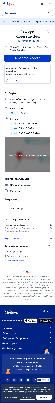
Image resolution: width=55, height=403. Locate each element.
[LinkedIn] (21, 380)
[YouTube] (28, 380)
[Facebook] (7, 380)
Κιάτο (27, 21)
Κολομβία (38, 366)
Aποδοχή (44, 397)
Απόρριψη (27, 397)
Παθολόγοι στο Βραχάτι (15, 256)
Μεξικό (30, 366)
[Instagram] (14, 380)
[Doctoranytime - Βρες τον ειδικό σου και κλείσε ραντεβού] (4, 21)
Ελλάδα (16, 366)
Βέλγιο (23, 366)
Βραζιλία (38, 370)
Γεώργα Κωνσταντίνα (44, 21)
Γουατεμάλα (28, 370)
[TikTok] (34, 380)
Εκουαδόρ (18, 370)
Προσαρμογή (11, 397)
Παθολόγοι (15, 21)
